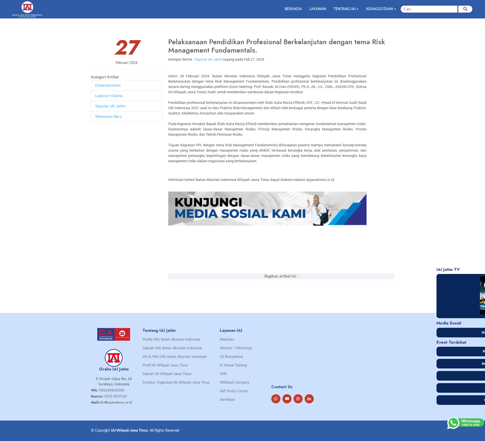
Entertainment (108, 85)
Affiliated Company (234, 382)
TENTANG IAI (345, 9)
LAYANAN (317, 9)
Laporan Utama (109, 96)
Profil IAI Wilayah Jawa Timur (165, 365)
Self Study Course (234, 391)
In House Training (233, 365)
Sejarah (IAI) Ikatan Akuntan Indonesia (172, 348)
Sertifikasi (227, 400)
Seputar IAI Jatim (110, 106)
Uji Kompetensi (231, 357)
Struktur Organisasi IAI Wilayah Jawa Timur (176, 382)
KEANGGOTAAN (379, 9)
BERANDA (293, 9)
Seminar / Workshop (236, 348)
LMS (223, 374)
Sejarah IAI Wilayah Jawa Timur (167, 374)
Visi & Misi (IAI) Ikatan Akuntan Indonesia (174, 357)
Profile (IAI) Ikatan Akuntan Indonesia (171, 339)
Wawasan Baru (108, 116)
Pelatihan (227, 339)
